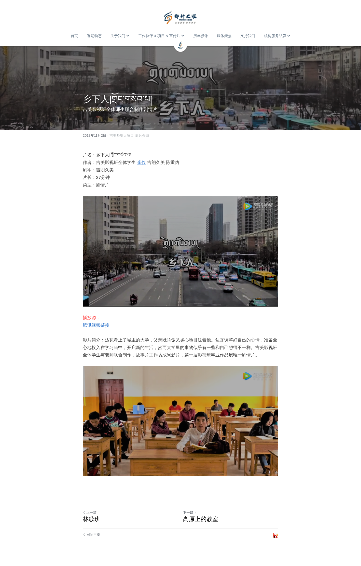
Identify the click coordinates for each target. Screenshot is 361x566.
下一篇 (188, 512)
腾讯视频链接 (96, 325)
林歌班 (91, 519)
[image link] (180, 17)
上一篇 (91, 512)
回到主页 (93, 535)
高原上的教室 (200, 519)
